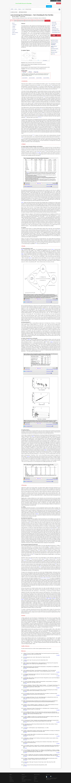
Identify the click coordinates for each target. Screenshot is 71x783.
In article (25, 655)
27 (40, 566)
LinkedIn (56, 52)
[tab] (12, 21)
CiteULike (56, 40)
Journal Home (14, 6)
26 (39, 566)
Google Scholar (24, 776)
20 (46, 341)
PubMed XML (54, 27)
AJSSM (12, 9)
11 (36, 152)
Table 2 (33, 436)
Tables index (39, 183)
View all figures (45, 60)
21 (49, 546)
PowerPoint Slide (27, 184)
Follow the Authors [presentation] (41, 20)
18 (49, 229)
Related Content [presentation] (21, 20)
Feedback (35, 778)
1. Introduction (14, 24)
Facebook (56, 48)
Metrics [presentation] (16, 20)
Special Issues (12, 781)
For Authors (22, 6)
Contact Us (35, 776)
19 (58, 229)
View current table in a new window (52, 184)
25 (25, 560)
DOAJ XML (53, 25)
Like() (55, 35)
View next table (48, 186)
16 (37, 152)
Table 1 (40, 152)
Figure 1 (22, 249)
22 (38, 550)
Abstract (13, 23)
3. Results (13, 27)
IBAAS (23, 778)
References (13, 34)
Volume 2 (19, 9)
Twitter (55, 50)
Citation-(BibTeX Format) (55, 30)
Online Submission (32, 6)
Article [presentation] (12, 20)
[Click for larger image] (41, 170)
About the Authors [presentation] (28, 20)
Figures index (39, 423)
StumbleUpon (53, 44)
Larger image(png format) (28, 186)
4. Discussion (14, 29)
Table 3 (28, 456)
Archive (49, 6)
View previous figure (49, 426)
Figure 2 (29, 339)
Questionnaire (36, 781)
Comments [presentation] (34, 20)
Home (10, 776)
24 (24, 560)
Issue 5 (23, 9)
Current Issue (42, 6)
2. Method (13, 26)
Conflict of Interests (15, 32)
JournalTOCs (24, 781)
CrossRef (57, 655)
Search (58, 3)
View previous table (49, 371)
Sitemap (35, 777)
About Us (55, 6)
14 (43, 560)
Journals (11, 778)
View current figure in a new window (51, 424)
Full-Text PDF (54, 22)
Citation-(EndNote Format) (56, 32)
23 (46, 550)
